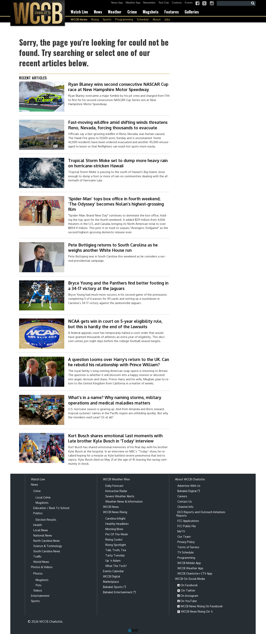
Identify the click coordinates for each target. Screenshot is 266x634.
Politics (38, 513)
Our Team (184, 536)
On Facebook (189, 585)
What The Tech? (116, 565)
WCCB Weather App (190, 568)
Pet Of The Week (116, 534)
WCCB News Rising (115, 512)
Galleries (192, 12)
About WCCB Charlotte (190, 479)
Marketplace (111, 581)
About (157, 19)
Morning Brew (114, 529)
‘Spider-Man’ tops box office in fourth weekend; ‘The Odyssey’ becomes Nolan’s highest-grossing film (116, 204)
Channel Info (185, 506)
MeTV (181, 531)
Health (37, 525)
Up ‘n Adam (113, 560)
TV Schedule (185, 552)
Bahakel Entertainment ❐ (119, 592)
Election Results (46, 519)
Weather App (133, 3)
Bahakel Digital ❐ (188, 491)
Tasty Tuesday (115, 555)
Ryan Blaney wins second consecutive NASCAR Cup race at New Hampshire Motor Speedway (118, 87)
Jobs (167, 19)
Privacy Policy (186, 542)
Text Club (164, 3)
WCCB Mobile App (189, 563)
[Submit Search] (253, 3)
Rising (95, 19)
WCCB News (79, 19)
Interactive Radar (116, 491)
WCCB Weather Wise (116, 479)
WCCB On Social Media (190, 578)
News (98, 12)
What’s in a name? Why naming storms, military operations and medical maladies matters (114, 400)
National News (42, 535)
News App (117, 3)
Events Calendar (113, 571)
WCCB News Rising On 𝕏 (196, 611)
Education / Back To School (51, 508)
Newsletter (149, 3)
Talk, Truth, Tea (115, 550)
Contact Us (184, 501)
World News (41, 561)
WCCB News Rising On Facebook (201, 606)
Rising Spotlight (115, 544)
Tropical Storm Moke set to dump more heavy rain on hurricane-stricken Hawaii (118, 163)
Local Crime (43, 497)
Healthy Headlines (117, 523)
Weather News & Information (124, 501)
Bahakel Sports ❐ (114, 587)
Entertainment (40, 595)
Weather (115, 12)
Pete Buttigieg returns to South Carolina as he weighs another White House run (113, 247)
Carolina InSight (115, 518)
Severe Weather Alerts (119, 496)
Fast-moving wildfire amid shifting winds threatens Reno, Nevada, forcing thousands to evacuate (117, 125)
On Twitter (187, 590)
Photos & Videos (42, 567)
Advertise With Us (188, 485)
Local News (40, 530)
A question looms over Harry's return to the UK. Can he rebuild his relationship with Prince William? (118, 362)
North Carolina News (46, 540)
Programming (124, 19)
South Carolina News (46, 551)
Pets (38, 585)
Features (171, 12)
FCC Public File (186, 526)
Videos (37, 590)
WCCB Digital (111, 576)
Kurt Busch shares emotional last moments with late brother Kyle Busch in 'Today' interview (115, 438)
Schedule (143, 19)
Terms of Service (188, 547)
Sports (107, 19)
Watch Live (79, 12)
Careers (182, 496)
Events (189, 3)
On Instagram (189, 595)
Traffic (37, 556)
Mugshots (151, 12)
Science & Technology (47, 546)
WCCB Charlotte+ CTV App (194, 573)
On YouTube (188, 601)
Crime (132, 12)
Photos (38, 573)
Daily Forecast (114, 485)
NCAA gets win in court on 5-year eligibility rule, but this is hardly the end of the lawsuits (115, 323)
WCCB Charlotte (37, 13)
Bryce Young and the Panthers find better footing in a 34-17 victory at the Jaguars (118, 285)
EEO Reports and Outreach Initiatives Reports (200, 513)
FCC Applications (188, 520)
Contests (177, 3)
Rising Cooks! (113, 539)
